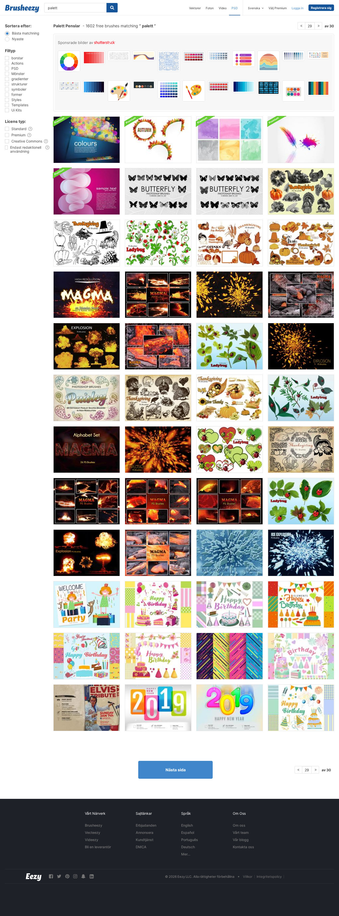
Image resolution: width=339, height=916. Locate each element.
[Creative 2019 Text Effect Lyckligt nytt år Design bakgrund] (158, 707)
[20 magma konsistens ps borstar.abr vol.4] (158, 552)
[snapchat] (83, 876)
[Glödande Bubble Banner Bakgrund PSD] (86, 139)
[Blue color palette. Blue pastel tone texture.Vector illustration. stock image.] (293, 56)
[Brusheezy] (22, 8)
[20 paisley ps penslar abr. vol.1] (86, 398)
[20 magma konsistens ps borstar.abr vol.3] (158, 346)
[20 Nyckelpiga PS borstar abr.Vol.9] (158, 243)
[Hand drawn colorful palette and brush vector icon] (193, 91)
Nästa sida (176, 769)
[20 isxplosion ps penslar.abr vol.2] (301, 552)
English (187, 825)
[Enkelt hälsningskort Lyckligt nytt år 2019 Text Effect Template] (229, 707)
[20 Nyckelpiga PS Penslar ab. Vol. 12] (301, 398)
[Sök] (112, 7)
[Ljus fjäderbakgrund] (301, 139)
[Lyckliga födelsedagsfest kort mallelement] (86, 604)
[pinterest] (67, 876)
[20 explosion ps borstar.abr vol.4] (301, 346)
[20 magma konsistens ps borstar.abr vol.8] (158, 294)
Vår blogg (241, 840)
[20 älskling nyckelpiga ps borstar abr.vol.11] (229, 449)
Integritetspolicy (269, 877)
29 (310, 26)
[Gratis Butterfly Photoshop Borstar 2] (229, 191)
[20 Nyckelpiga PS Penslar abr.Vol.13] (229, 346)
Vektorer (195, 8)
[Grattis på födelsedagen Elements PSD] (158, 604)
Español (187, 832)
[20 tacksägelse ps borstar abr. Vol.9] (301, 449)
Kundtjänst (144, 840)
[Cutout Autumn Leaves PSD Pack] (158, 139)
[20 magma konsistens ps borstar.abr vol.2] (301, 294)
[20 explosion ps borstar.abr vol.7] (86, 552)
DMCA (141, 847)
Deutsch (188, 847)
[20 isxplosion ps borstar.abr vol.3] (229, 552)
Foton (210, 8)
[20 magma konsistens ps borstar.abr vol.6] (229, 501)
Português (189, 840)
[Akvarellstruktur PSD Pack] (229, 139)
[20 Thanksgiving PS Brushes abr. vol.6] (229, 243)
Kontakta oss (243, 847)
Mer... (185, 854)
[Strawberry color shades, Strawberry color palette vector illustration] (94, 58)
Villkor (247, 877)
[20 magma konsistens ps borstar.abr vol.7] (86, 501)
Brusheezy (93, 825)
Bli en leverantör (98, 847)
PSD (235, 8)
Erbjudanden (146, 825)
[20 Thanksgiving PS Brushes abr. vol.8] (229, 398)
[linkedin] (92, 876)
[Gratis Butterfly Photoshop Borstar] (158, 191)
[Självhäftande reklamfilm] (86, 707)
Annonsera (144, 832)
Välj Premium (278, 8)
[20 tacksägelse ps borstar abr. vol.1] (301, 191)
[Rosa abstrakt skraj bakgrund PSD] (86, 191)
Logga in (298, 8)
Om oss (239, 825)
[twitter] (59, 876)
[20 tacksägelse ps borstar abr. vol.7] (301, 243)
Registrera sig (321, 8)
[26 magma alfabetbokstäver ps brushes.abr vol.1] (86, 449)
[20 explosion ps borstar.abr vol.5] (229, 294)
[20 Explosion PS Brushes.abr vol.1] (158, 449)
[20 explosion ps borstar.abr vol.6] (86, 346)
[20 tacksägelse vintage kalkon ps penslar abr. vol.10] (158, 398)
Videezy (91, 840)
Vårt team (241, 832)
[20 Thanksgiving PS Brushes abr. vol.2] (86, 243)
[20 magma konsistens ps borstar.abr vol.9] (86, 294)
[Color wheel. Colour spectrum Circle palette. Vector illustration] (69, 61)
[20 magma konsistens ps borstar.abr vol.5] (158, 501)
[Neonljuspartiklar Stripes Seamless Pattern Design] (229, 656)
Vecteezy (92, 832)
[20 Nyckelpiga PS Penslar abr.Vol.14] (301, 501)
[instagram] (75, 876)
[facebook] (51, 876)
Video (223, 8)
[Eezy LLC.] (33, 876)
